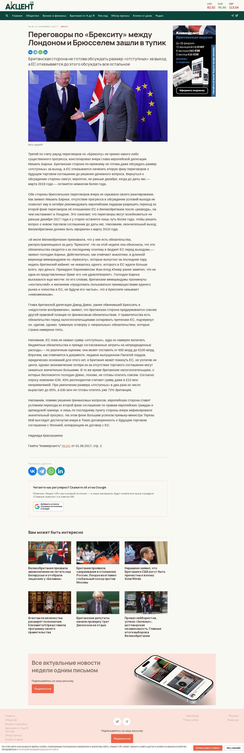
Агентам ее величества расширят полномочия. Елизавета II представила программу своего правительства (47, 625)
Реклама (234, 715)
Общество (32, 15)
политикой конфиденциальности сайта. (38, 749)
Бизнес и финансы (54, 15)
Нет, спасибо (233, 748)
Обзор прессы (120, 15)
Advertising (192, 715)
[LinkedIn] (45, 52)
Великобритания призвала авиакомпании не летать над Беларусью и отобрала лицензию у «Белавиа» (49, 573)
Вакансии (233, 719)
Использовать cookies (208, 748)
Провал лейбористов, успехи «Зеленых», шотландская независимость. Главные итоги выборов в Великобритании (143, 627)
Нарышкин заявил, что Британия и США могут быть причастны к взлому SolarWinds (145, 573)
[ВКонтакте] (30, 52)
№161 (66, 446)
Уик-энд (103, 15)
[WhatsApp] (40, 52)
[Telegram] (35, 52)
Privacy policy (191, 719)
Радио (159, 15)
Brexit (64, 27)
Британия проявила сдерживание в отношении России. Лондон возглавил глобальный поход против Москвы (96, 575)
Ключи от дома (142, 15)
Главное (17, 15)
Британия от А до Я (82, 15)
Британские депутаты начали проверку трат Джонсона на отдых (92, 621)
